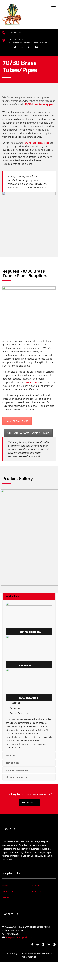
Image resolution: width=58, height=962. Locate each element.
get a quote (27, 803)
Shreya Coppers (19, 953)
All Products (7, 891)
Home (5, 885)
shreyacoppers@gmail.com (18, 937)
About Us (36, 885)
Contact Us (37, 891)
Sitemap (6, 897)
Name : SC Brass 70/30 (17, 421)
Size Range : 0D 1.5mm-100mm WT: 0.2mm (28, 433)
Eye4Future (44, 953)
